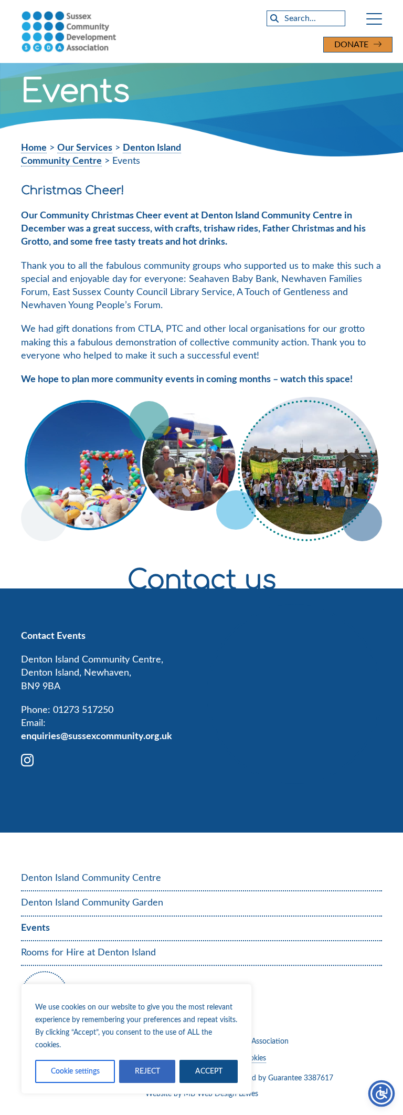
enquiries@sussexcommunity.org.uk (96, 736)
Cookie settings (75, 1071)
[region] (136, 1039)
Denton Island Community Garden (92, 903)
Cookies (253, 1058)
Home (34, 148)
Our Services (84, 148)
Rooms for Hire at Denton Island (88, 953)
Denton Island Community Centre (91, 878)
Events (35, 928)
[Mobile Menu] (374, 18)
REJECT (147, 1071)
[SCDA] (133, 31)
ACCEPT (208, 1071)
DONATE (351, 44)
